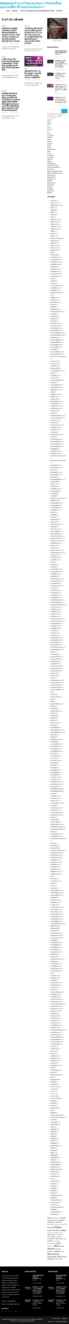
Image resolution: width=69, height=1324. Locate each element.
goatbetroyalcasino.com (58, 456)
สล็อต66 (53, 1136)
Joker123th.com (55, 524)
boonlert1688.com (56, 352)
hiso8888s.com (55, 489)
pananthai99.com (56, 680)
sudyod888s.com (56, 919)
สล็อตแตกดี (54, 1172)
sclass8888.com (56, 836)
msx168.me (54, 630)
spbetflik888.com (56, 890)
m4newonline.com (56, 578)
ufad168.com (55, 975)
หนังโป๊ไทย (50, 189)
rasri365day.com (56, 782)
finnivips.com (55, 420)
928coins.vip (55, 245)
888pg (53, 231)
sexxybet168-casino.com (58, 838)
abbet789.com (55, 257)
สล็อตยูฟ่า (53, 1160)
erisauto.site (54, 399)
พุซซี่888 (53, 1112)
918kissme (54, 243)
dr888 (52, 392)
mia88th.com (55, 614)
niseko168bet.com (56, 649)
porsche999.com (56, 744)
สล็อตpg (53, 1150)
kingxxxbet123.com (57, 538)
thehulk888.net (55, 945)
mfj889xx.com (55, 609)
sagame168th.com (56, 824)
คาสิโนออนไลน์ (55, 1070)
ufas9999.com (55, 994)
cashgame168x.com (57, 371)
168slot (53, 207)
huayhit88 (54, 493)
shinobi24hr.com (56, 855)
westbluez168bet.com (57, 1030)
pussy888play (55, 772)
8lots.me (53, 233)
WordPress (32, 1321)
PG (51, 692)
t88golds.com (55, 926)
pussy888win (55, 775)
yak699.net (54, 1049)
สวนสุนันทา (54, 1174)
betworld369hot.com (57, 333)
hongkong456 (55, 491)
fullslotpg (53, 432)
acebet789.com (55, 259)
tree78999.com (55, 964)
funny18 (53, 437)
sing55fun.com (55, 860)
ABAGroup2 (54, 255)
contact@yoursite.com (13, 1304)
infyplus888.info (56, 505)
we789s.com (55, 1027)
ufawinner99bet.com (57, 1004)
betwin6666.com (56, 328)
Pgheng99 (54, 708)
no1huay (53, 652)
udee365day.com (56, 968)
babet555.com (55, 302)
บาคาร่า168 (54, 1096)
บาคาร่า (49, 128)
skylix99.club (55, 867)
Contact (15, 11)
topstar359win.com (57, 959)
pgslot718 (54, 718)
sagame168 (54, 819)
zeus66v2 (54, 1063)
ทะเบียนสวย (54, 1084)
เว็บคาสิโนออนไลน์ (52, 165)
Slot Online (54, 878)
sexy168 (53, 843)
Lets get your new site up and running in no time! (37, 11)
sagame (53, 817)
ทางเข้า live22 (55, 1086)
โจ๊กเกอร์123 (54, 1214)
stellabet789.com (56, 914)
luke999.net (54, 576)
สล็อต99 (4, 57)
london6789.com (56, 569)
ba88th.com (54, 297)
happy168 (54, 477)
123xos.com (54, 203)
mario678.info (55, 593)
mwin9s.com (54, 635)
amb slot (53, 283)
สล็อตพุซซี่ (54, 1155)
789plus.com (55, 222)
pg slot (49, 120)
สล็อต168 (53, 1129)
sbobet (53, 831)
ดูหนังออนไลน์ (51, 149)
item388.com (55, 510)
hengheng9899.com (57, 479)
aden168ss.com (55, 262)
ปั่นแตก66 (53, 1103)
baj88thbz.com (55, 309)
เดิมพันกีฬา (54, 1190)
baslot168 (54, 314)
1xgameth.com (55, 219)
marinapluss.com (56, 586)
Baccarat (53, 304)
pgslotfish (54, 734)
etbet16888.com (56, 401)
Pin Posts (59, 11)
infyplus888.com (56, 503)
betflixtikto (54, 321)
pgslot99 (53, 725)
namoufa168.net (56, 642)
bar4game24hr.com (57, 311)
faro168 (53, 413)
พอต (52, 1110)
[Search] (64, 111)
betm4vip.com (55, 326)
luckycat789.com (56, 571)
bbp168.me (54, 316)
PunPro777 (54, 758)
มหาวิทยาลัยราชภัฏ (56, 1115)
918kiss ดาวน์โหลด (56, 238)
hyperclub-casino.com (58, 498)
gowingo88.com (56, 472)
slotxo (49, 134)
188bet (53, 212)
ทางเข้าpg (54, 1089)
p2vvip (53, 678)
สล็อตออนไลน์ (51, 163)
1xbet (52, 217)
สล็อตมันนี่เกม (55, 1157)
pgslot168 (54, 715)
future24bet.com (56, 439)
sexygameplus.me (56, 853)
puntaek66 (54, 763)
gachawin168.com (56, 441)
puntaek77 (54, 765)
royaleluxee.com (56, 808)
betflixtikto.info (55, 323)
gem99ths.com (55, 451)
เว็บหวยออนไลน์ (55, 1200)
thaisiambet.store (56, 938)
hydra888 (54, 496)
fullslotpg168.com (56, 434)
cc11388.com (55, 375)
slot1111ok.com (55, 881)
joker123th (54, 522)
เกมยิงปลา (53, 1183)
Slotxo (52, 886)
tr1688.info (54, 961)
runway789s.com (56, 812)
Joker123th (57, 1224)
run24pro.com (55, 810)
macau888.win (55, 583)
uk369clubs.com (56, 1006)
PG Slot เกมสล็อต (59, 1230)
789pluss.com (55, 226)
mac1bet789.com (56, 581)
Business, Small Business (58, 356)
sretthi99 (27, 26)
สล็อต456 (53, 1131)
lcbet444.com (55, 555)
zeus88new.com (56, 1065)
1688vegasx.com (56, 205)
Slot (52, 876)
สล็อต (52, 1127)
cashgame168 (55, 368)
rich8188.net (54, 798)
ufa (52, 973)
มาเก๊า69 (53, 1120)
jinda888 (53, 515)
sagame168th (55, 822)
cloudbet (53, 382)
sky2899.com (55, 864)
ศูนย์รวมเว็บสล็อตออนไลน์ (54, 171)
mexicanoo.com (55, 607)
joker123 (49, 143)
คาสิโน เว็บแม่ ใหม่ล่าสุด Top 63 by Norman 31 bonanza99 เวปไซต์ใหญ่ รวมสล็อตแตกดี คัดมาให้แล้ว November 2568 (10, 64)
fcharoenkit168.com (57, 415)
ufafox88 (53, 980)
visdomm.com (55, 1023)
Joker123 (53, 517)
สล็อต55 (53, 1134)
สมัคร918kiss (50, 1246)
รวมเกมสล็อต (54, 1122)
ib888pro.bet (55, 500)
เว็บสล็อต (53, 1197)
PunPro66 (54, 753)
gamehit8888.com (56, 446)
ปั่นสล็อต (53, 1101)
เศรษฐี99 (4, 26)
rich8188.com (55, 796)
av (51, 295)
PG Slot (53, 694)
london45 (53, 567)
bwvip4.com (54, 361)
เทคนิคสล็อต (50, 1259)
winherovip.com (56, 1032)
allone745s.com (55, 274)
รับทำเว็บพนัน (54, 1124)
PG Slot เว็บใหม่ (55, 697)
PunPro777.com (55, 760)
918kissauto (54, 241)
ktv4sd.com (54, 545)
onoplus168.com (56, 671)
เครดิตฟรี (53, 1188)
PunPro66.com (55, 756)
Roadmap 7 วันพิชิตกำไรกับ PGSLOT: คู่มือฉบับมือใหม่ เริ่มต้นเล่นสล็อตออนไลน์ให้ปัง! (61, 64)
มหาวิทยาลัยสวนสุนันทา (58, 1117)
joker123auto (55, 519)
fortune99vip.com (56, 425)
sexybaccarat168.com (57, 850)
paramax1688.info (56, 689)
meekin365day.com (57, 600)
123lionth (53, 200)
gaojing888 (54, 448)
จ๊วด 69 (53, 1072)
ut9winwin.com (55, 1011)
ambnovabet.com (56, 285)
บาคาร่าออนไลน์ (55, 1098)
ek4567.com (54, 396)
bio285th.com (55, 337)
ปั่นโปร (49, 145)
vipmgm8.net (55, 1018)
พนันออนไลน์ (54, 1108)
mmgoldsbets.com (56, 619)
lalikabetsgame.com (57, 552)
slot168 (53, 883)
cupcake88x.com (56, 385)
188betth (53, 214)
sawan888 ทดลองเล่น (57, 827)
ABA (52, 252)
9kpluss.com (54, 250)
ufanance (53, 990)
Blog (8, 11)
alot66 (53, 278)
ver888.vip (54, 1013)
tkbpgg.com (54, 957)
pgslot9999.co (55, 727)
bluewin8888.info (56, 340)
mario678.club (55, 590)
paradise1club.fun (56, 685)
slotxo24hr (54, 888)
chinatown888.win (56, 380)
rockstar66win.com (57, 803)
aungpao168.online (56, 292)
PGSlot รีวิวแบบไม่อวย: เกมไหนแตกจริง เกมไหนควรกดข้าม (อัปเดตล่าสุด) (60, 100)
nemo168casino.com (57, 647)
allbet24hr (54, 267)
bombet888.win (56, 344)
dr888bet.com (55, 394)
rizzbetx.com (55, 801)
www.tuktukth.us (56, 1042)
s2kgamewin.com (56, 815)
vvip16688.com (55, 1025)
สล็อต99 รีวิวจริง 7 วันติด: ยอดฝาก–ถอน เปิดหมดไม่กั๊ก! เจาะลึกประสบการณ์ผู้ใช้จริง (32, 74)
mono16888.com (56, 623)
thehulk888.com (56, 942)
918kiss (49, 137)
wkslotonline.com (56, 1034)
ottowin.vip (54, 673)
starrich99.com (55, 909)
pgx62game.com (56, 739)
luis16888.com (55, 574)
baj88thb (53, 307)
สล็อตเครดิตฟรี (55, 1164)
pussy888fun (55, 770)
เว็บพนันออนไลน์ (55, 1195)
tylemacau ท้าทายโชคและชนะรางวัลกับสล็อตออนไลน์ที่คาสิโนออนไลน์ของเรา (31, 5)
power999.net (55, 746)
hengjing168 (54, 482)
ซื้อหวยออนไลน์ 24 (56, 1075)
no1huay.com (55, 654)
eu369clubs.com (56, 406)
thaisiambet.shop (56, 933)
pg (48, 126)
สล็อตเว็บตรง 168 (56, 1169)
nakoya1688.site (56, 640)
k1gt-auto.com (55, 529)
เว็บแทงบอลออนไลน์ (56, 1207)
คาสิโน (53, 1068)
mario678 (54, 588)
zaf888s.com (55, 1056)
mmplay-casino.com (57, 621)
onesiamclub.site (56, 666)
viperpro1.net (55, 1016)
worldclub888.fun (56, 1037)
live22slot (54, 564)
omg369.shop (55, 661)
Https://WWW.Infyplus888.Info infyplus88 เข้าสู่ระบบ (61, 52)
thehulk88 (54, 940)
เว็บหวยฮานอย (55, 1202)
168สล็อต (53, 210)
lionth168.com (55, 557)
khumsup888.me (56, 531)
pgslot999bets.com (57, 730)
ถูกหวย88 (53, 1082)
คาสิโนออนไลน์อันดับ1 (53, 167)
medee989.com (55, 595)
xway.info (53, 1046)
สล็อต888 (53, 1143)
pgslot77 (53, 720)
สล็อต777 (53, 1141)
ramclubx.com (55, 777)
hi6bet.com (54, 484)
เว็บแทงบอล (54, 1205)
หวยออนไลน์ (54, 1181)
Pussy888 (54, 767)
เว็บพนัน (53, 1193)
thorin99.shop (55, 949)
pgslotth (53, 737)
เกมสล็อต (53, 1186)
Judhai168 (54, 526)
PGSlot (26, 68)
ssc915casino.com (56, 907)
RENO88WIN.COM (56, 789)
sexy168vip (54, 845)
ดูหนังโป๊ (49, 187)
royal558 (53, 805)
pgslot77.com (55, 723)
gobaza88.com (55, 465)
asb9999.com (55, 288)
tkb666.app (54, 954)
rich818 (53, 793)
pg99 (52, 701)
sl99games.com (56, 871)
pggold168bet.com (56, 704)
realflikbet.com (55, 786)
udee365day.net (56, 971)
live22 (49, 153)
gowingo (53, 470)
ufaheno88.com (55, 982)
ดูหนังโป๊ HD (50, 185)
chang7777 (54, 378)
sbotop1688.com (56, 834)
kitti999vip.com (55, 543)
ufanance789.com (56, 992)
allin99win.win (55, 269)
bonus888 (54, 349)
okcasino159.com (56, 656)
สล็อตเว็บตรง (54, 1167)
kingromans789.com (57, 536)
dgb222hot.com (55, 389)
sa (48, 132)
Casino (53, 373)
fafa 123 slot (54, 411)
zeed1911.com (55, 1060)
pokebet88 (54, 741)
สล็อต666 (53, 1138)
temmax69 (54, 930)
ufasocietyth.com (56, 999)
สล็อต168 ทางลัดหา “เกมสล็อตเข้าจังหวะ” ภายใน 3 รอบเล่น (60, 76)
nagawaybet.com (56, 638)
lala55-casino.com (56, 550)
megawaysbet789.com (58, 604)
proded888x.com (56, 751)
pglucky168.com (56, 711)
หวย (52, 1179)
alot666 (53, 281)
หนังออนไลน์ (54, 1176)
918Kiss (53, 236)
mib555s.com (55, 616)
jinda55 (53, 512)
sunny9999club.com (57, 923)
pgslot (49, 122)
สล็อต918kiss (54, 1146)
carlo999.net (55, 366)
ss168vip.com (55, 900)
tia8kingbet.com (56, 952)
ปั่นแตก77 (53, 1105)
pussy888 (50, 136)
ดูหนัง (48, 151)
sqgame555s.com (56, 895)
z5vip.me (53, 1051)
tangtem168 (54, 928)
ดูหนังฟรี (49, 181)
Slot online (50, 169)
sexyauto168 (54, 848)
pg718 (52, 699)
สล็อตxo (49, 161)
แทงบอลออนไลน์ (55, 1212)
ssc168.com (54, 905)
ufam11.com (54, 987)
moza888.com (55, 626)
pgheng (53, 706)
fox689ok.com (55, 427)
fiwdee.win (54, 422)
